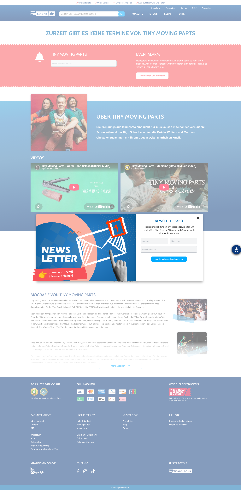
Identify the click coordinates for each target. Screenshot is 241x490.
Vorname (146, 241)
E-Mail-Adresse (149, 249)
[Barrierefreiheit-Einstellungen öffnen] (236, 249)
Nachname (176, 241)
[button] (169, 259)
